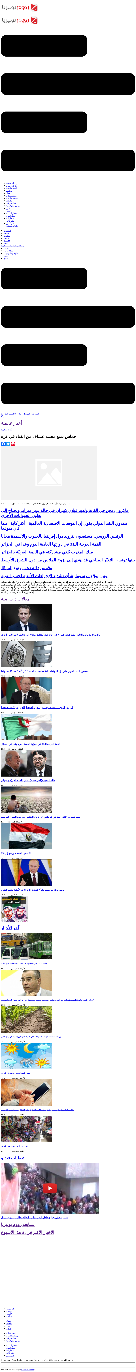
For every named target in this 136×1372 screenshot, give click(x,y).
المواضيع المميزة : (30, 414)
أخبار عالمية (11, 188)
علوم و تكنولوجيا (13, 206)
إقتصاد (9, 193)
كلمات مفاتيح (12, 226)
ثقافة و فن (11, 203)
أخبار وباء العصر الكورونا (11, 414)
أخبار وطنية (11, 185)
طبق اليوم (10, 216)
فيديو (8, 211)
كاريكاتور (10, 223)
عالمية (7, 235)
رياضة (6, 243)
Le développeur (27, 1370)
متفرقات (10, 221)
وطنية (6, 233)
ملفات (9, 201)
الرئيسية (10, 183)
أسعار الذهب (11, 213)
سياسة (9, 190)
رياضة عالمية (12, 198)
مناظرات (10, 218)
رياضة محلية (11, 196)
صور (8, 208)
